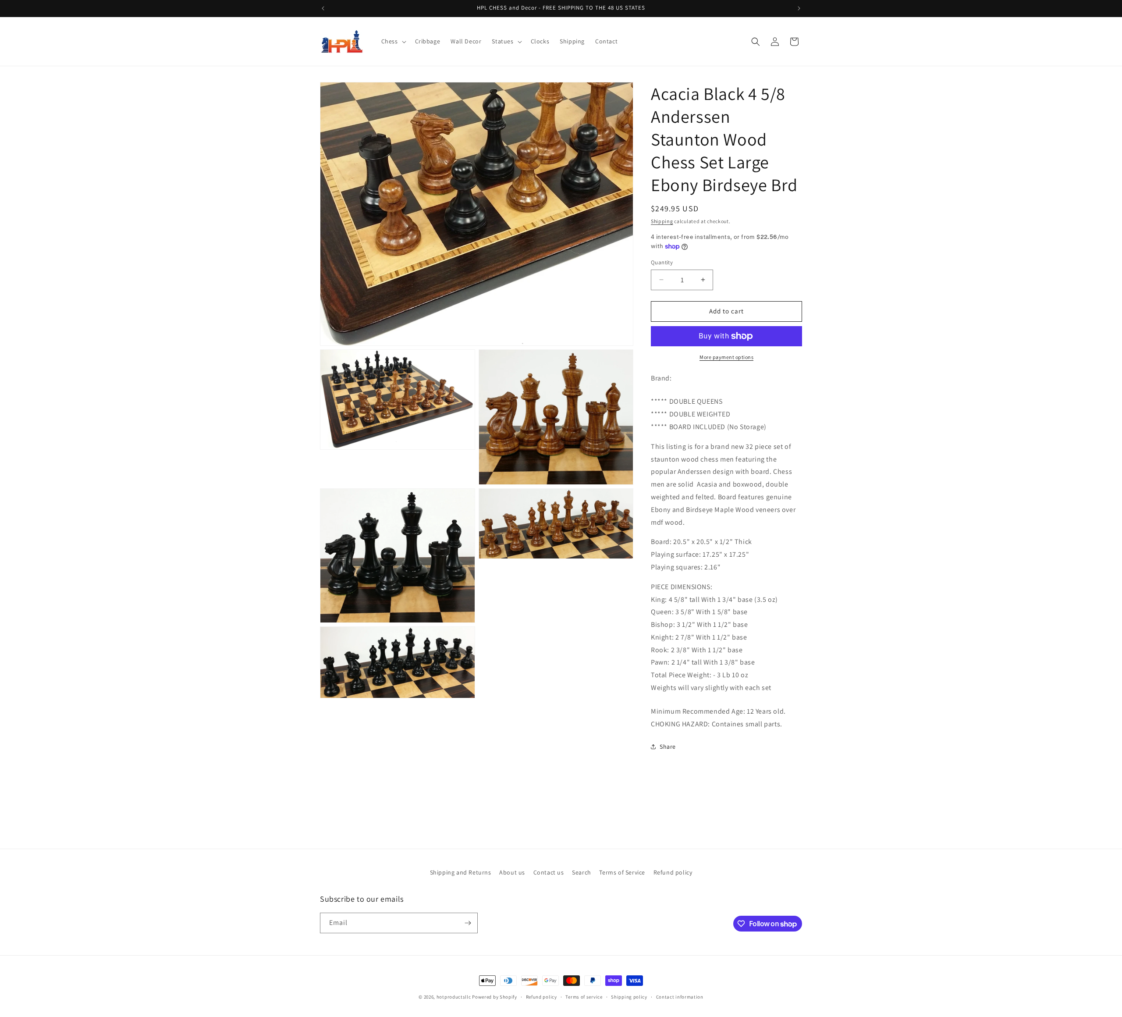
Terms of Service (622, 872)
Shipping (662, 221)
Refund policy (672, 872)
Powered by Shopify (494, 997)
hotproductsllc (454, 997)
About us (512, 872)
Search (581, 872)
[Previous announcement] (323, 8)
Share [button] (668, 746)
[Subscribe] (467, 923)
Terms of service (583, 997)
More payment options (726, 357)
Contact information (679, 997)
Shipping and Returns (460, 872)
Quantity (662, 262)
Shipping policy (629, 997)
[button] (393, 41)
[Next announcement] (799, 8)
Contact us (548, 872)
